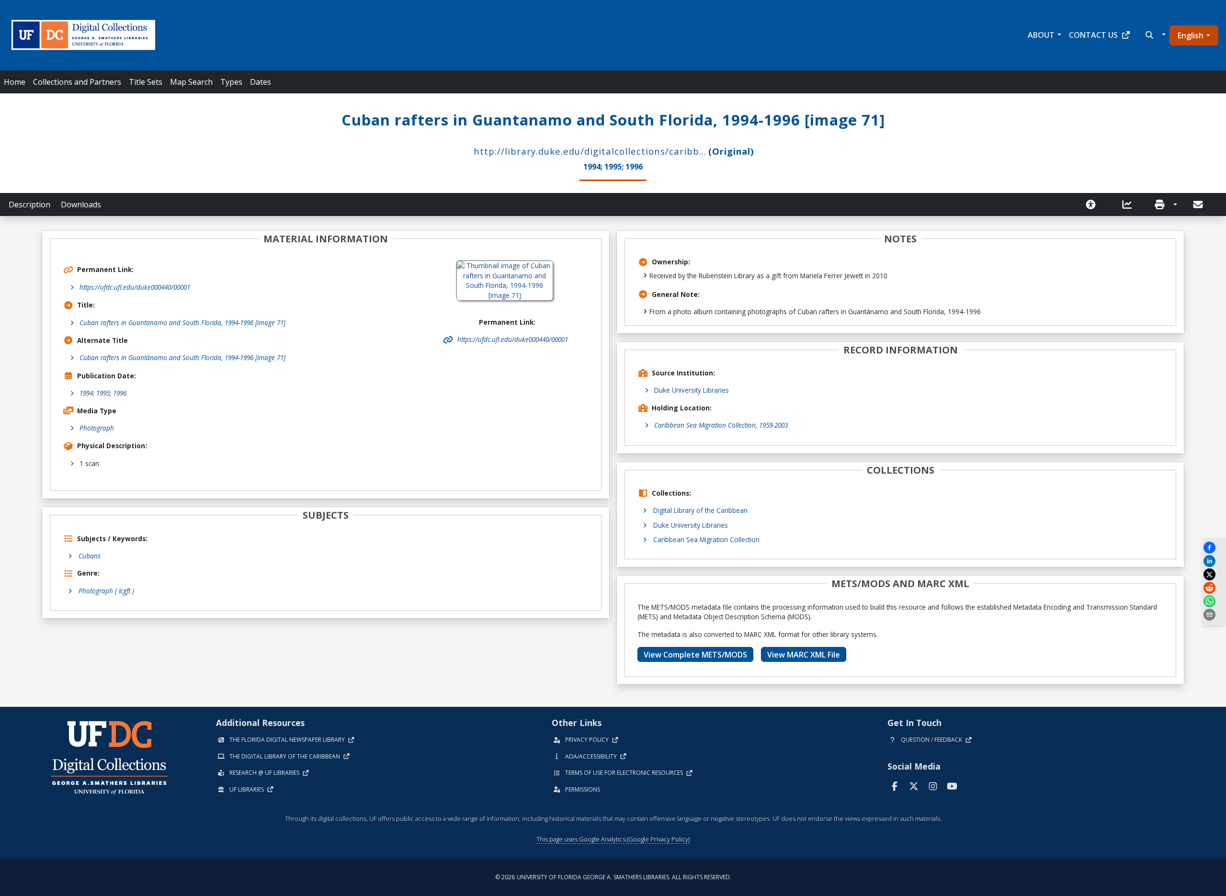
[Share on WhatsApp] (1214, 601)
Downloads (81, 204)
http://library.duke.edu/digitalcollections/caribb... (590, 151)
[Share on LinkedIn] (1214, 561)
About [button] (1041, 35)
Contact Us (1093, 35)
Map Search (191, 82)
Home (14, 82)
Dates (260, 82)
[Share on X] (1214, 574)
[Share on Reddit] (1214, 588)
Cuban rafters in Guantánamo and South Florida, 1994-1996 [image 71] (182, 357)
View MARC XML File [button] (803, 654)
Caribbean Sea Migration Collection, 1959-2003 (721, 425)
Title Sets (145, 82)
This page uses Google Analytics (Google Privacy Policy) (613, 839)
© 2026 (613, 877)
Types (231, 82)
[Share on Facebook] (1214, 548)
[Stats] (1130, 204)
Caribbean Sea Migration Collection (706, 539)
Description (29, 204)
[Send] (1199, 204)
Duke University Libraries (691, 390)
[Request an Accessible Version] (1093, 204)
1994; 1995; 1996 (102, 392)
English (1190, 35)
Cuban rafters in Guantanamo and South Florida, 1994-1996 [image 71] (182, 322)
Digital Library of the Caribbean (700, 510)
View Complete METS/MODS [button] (695, 654)
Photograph (96, 427)
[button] (1154, 35)
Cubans (90, 555)
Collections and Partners (77, 82)
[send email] (1214, 615)
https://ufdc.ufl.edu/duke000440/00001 (134, 287)
